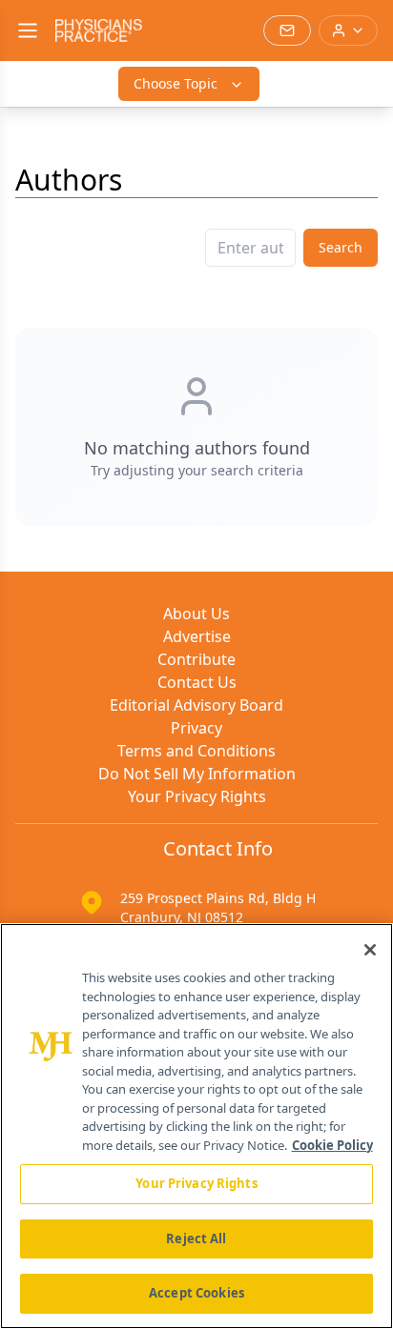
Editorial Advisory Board (196, 705)
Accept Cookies (196, 1292)
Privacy (196, 727)
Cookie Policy (332, 1145)
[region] (196, 1126)
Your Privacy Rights (197, 796)
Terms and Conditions (196, 750)
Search (340, 247)
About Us (196, 613)
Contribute (196, 659)
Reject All (196, 1238)
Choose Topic (175, 83)
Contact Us (197, 682)
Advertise (197, 636)
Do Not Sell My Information (197, 773)
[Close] (370, 950)
